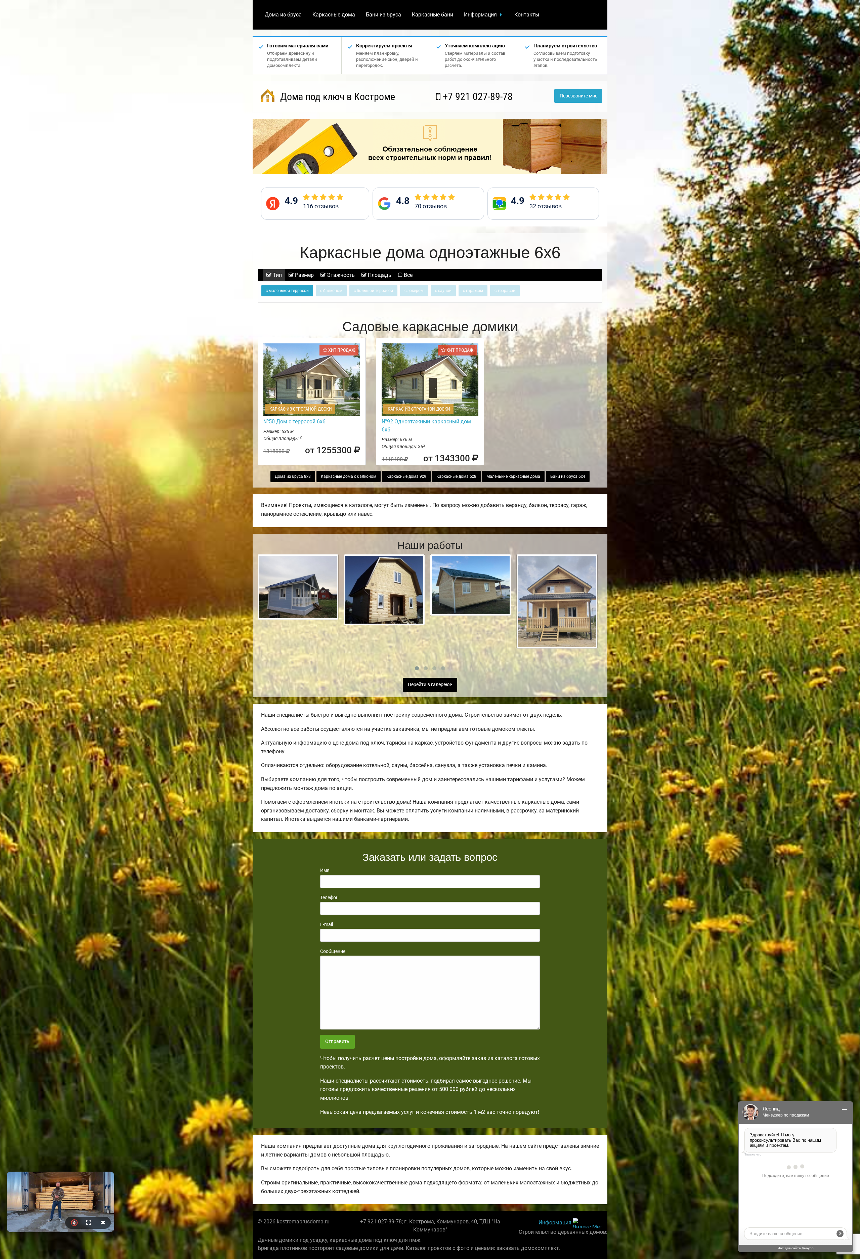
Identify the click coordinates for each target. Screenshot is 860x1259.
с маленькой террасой (287, 290)
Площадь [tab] (379, 275)
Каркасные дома (333, 14)
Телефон (329, 897)
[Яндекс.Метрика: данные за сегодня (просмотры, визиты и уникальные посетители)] (587, 1223)
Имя (325, 870)
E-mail (326, 924)
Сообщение (332, 951)
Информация (480, 14)
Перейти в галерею (429, 684)
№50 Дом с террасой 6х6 (294, 421)
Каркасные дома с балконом (348, 476)
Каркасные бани (432, 14)
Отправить (337, 1041)
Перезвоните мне (578, 96)
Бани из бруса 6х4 (567, 476)
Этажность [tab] (340, 275)
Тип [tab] (276, 275)
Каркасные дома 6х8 (456, 476)
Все (407, 275)
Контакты (526, 14)
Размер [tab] (304, 275)
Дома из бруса (283, 14)
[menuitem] (283, 14)
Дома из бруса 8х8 (293, 476)
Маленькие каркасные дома (513, 476)
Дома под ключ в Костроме (336, 96)
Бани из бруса (383, 14)
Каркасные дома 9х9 (406, 476)
